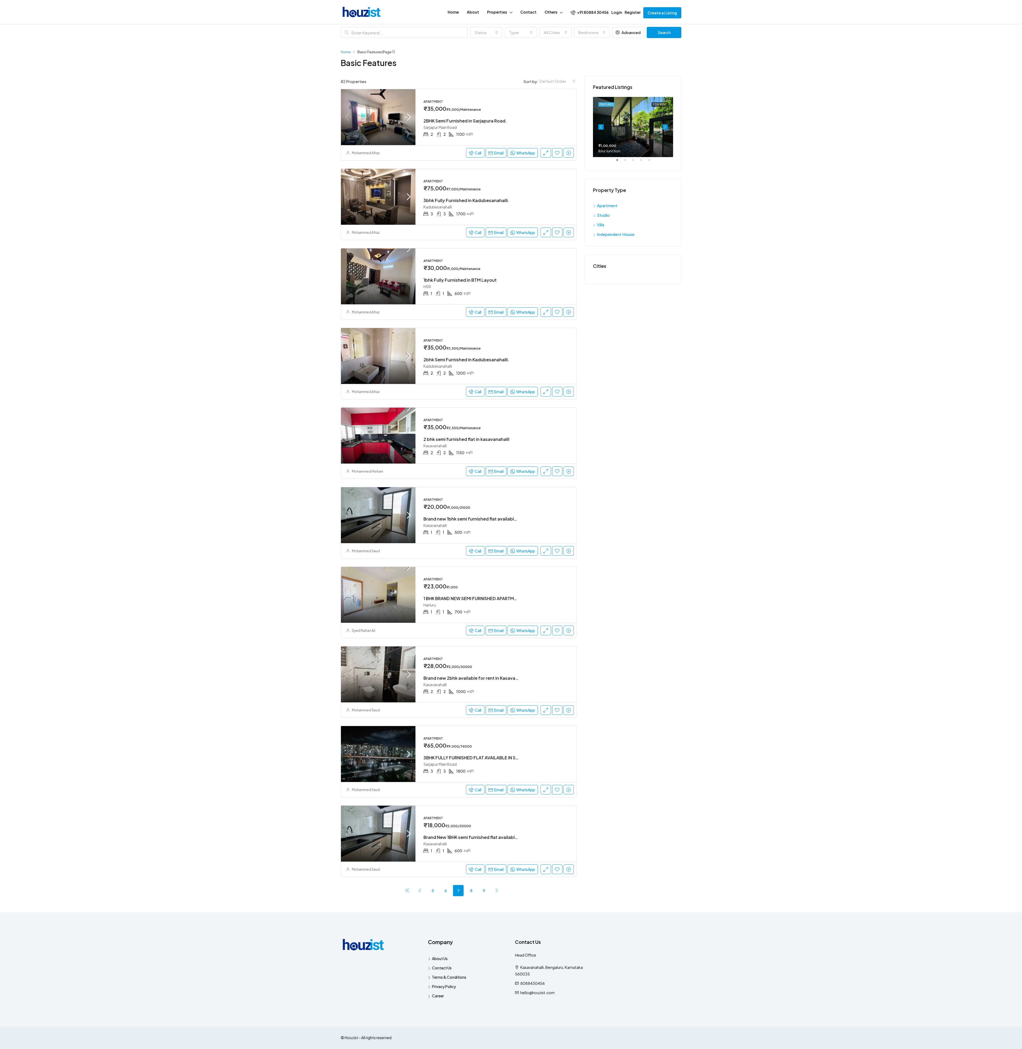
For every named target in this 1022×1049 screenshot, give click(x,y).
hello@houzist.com (537, 992)
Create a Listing (662, 12)
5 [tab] (651, 162)
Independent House (615, 234)
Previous (601, 127)
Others (551, 12)
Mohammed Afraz (366, 153)
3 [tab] (635, 162)
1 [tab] (620, 162)
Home (453, 12)
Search (664, 32)
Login (616, 12)
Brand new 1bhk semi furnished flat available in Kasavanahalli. (488, 519)
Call (478, 152)
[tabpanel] (633, 127)
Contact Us (442, 967)
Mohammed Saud (366, 551)
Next (665, 127)
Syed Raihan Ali (363, 631)
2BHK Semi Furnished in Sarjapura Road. (465, 121)
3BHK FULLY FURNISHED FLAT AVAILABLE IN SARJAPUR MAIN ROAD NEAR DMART (505, 757)
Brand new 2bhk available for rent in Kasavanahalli (476, 678)
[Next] (496, 890)
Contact (528, 12)
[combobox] (486, 32)
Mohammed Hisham (367, 471)
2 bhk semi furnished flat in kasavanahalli (466, 439)
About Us (440, 958)
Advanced (631, 32)
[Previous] (407, 890)
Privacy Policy (444, 986)
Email (499, 152)
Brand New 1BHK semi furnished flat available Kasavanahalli (485, 837)
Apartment (607, 205)
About (473, 12)
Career (438, 995)
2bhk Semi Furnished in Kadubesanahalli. (466, 359)
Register (633, 12)
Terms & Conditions (449, 977)
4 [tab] (643, 162)
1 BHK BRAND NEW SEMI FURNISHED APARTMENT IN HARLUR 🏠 (486, 598)
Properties (497, 12)
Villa (600, 224)
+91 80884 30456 (592, 12)
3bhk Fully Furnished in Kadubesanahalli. (466, 200)
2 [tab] (627, 162)
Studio (603, 215)
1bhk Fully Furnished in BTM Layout (460, 280)
